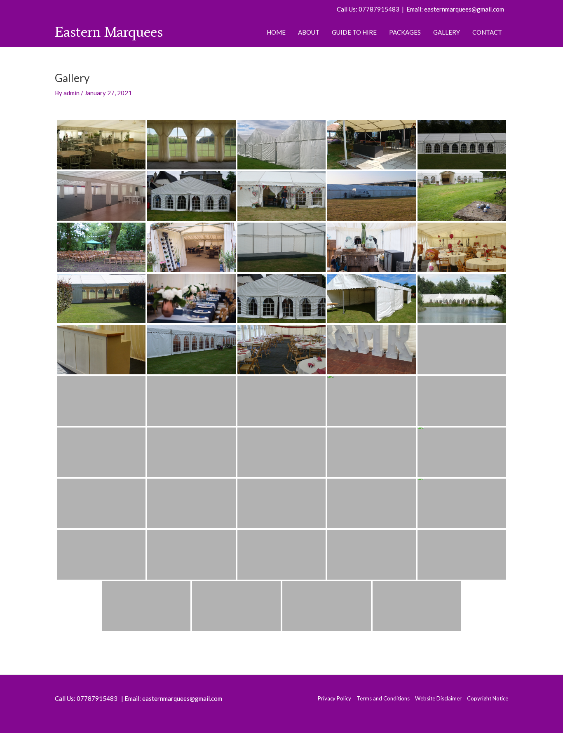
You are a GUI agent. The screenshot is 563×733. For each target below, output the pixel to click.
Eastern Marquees (109, 31)
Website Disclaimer (438, 698)
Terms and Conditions (383, 698)
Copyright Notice (487, 698)
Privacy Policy (334, 698)
